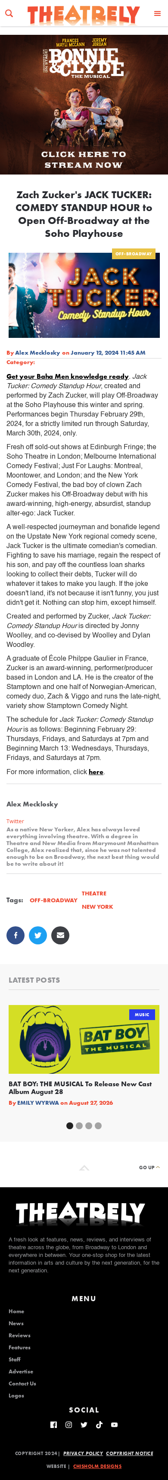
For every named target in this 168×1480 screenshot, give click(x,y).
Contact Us (22, 1383)
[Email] (60, 935)
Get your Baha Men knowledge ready (67, 376)
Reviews (20, 1335)
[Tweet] (38, 935)
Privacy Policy (83, 1453)
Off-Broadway (133, 254)
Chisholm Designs (97, 1466)
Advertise (21, 1371)
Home (16, 1311)
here (96, 771)
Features (20, 1347)
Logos (16, 1395)
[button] (157, 13)
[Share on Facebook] (15, 935)
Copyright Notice (129, 1453)
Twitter (15, 821)
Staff (14, 1359)
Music (142, 1014)
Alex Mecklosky (37, 352)
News (16, 1323)
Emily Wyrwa (38, 1102)
